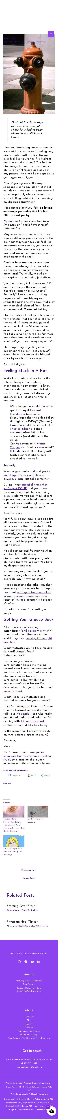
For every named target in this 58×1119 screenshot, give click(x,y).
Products (29, 1024)
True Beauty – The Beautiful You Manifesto (29, 1038)
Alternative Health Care (18, 926)
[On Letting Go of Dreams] (38, 812)
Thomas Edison (20, 428)
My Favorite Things (29, 1035)
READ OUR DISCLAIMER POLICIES (29, 954)
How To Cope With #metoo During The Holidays (12, 851)
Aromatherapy (14, 910)
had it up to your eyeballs (20, 475)
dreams (13, 221)
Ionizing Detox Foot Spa (29, 988)
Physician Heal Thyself (23, 921)
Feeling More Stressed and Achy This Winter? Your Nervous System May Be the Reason (13, 825)
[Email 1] (38, 961)
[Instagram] (19, 961)
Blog (24, 910)
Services (29, 1027)
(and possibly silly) (33, 630)
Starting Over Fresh (21, 906)
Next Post (29, 878)
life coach (22, 713)
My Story (29, 1017)
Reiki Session (29, 984)
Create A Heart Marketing (35, 1094)
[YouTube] (32, 961)
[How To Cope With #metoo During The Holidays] (13, 841)
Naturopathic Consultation (29, 981)
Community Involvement (29, 1031)
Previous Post (29, 870)
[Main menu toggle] (51, 34)
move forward (12, 691)
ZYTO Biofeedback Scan (29, 991)
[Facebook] (25, 961)
